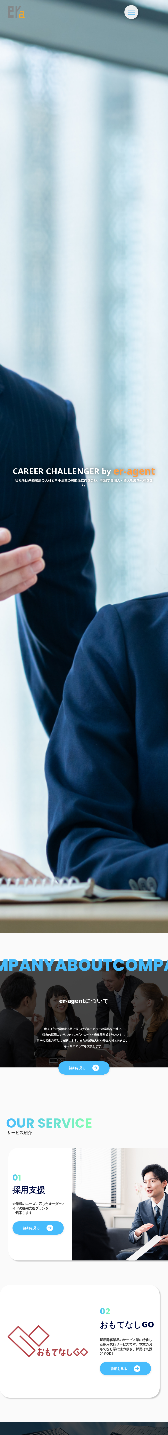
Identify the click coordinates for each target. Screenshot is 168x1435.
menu (131, 12)
